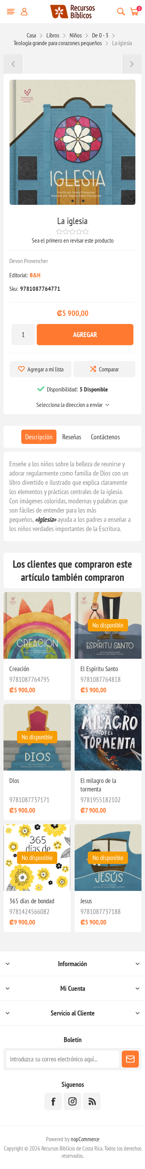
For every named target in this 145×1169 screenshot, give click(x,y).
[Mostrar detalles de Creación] (36, 625)
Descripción (39, 436)
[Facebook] (53, 1101)
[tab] (38, 437)
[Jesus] (13, 64)
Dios (14, 780)
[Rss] (92, 1101)
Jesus (86, 901)
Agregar (85, 334)
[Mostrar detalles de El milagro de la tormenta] (108, 737)
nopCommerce (85, 1139)
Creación (19, 669)
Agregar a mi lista (45, 369)
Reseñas (71, 436)
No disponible (107, 625)
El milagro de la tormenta (98, 784)
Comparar (109, 369)
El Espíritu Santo (99, 669)
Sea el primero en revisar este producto (73, 240)
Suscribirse (130, 1059)
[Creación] (132, 64)
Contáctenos (105, 436)
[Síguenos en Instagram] (72, 1101)
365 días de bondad (31, 901)
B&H (35, 275)
